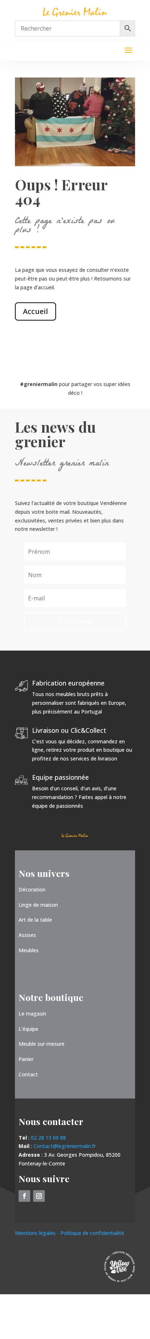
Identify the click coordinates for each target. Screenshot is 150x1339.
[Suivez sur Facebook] (24, 1196)
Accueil (35, 311)
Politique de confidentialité (92, 1232)
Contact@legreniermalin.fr (64, 1146)
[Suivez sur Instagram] (39, 1196)
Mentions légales (36, 1232)
